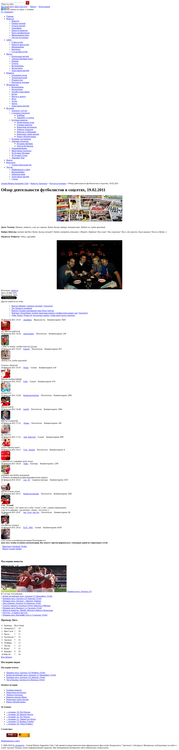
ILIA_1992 (28, 527)
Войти (33, 7)
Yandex (18, 549)
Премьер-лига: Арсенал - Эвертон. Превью (22, 601)
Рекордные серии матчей (28, 134)
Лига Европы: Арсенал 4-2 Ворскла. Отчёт (22, 603)
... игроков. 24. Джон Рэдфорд (19, 724)
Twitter (24, 546)
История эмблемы (25, 144)
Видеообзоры (18, 66)
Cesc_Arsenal (29, 450)
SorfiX (26, 409)
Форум (9, 160)
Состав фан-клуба (20, 52)
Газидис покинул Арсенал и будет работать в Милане (26, 605)
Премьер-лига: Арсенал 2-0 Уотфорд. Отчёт (25, 673)
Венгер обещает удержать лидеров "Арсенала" (32, 306)
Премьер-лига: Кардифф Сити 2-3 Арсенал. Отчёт (25, 615)
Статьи (15, 179)
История (10, 108)
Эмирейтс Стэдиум (25, 118)
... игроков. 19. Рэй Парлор (18, 712)
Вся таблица (6, 657)
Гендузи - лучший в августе (15, 613)
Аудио (14, 101)
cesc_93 (26, 480)
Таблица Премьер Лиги (22, 59)
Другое (9, 167)
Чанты (14, 103)
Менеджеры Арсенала (21, 151)
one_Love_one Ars (31, 512)
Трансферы (16, 28)
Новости (10, 19)
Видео (14, 94)
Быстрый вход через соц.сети (14, 7)
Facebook (16, 546)
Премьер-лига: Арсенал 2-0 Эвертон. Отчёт (22, 598)
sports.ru (14, 290)
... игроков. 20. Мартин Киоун (19, 714)
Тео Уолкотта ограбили (22, 308)
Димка (26, 423)
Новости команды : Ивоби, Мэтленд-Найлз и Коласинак (28, 610)
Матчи (9, 54)
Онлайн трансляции (21, 92)
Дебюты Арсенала (25, 129)
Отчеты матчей (18, 26)
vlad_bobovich (29, 437)
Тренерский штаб (19, 77)
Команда (10, 73)
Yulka (25, 463)
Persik (25, 367)
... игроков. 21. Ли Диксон (18, 717)
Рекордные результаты (27, 127)
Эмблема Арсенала (20, 141)
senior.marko (28, 334)
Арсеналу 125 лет (19, 111)
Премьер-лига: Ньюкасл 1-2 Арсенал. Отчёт (22, 608)
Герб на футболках (25, 146)
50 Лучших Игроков (21, 153)
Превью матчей (18, 23)
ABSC (9, 40)
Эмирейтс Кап (18, 158)
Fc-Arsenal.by (19, 745)
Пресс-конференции (21, 33)
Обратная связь (18, 174)
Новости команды (20, 30)
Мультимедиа (12, 85)
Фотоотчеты (17, 68)
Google (12, 549)
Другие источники (20, 37)
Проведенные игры (25, 122)
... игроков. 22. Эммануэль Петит (21, 719)
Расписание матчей (20, 56)
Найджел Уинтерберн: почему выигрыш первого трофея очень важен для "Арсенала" (50, 313)
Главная (9, 16)
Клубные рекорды (20, 120)
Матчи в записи (19, 96)
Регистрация (44, 7)
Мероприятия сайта (20, 35)
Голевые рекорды (24, 125)
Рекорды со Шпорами (26, 132)
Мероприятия (18, 47)
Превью (15, 61)
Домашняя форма (19, 148)
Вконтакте (7, 546)
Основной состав (19, 75)
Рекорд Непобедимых (26, 136)
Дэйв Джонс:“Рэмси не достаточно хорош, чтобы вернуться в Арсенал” (44, 315)
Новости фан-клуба (20, 44)
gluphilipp (27, 320)
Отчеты (15, 63)
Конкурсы (10, 162)
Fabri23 (26, 349)
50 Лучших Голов (19, 155)
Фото (14, 99)
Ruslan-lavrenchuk (31, 395)
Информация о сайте (21, 169)
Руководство (17, 80)
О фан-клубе (17, 42)
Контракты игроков (20, 82)
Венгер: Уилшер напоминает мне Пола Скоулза (33, 311)
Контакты (16, 49)
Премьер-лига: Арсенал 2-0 (79, 591)
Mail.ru (5, 549)
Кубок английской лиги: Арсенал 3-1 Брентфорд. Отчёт (27, 596)
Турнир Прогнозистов (21, 165)
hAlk (25, 381)
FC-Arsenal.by (7, 12)
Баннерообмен (18, 172)
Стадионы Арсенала (21, 113)
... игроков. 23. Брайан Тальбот (20, 721)
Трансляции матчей (20, 70)
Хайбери (21, 115)
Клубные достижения (21, 139)
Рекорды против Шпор (16, 697)
